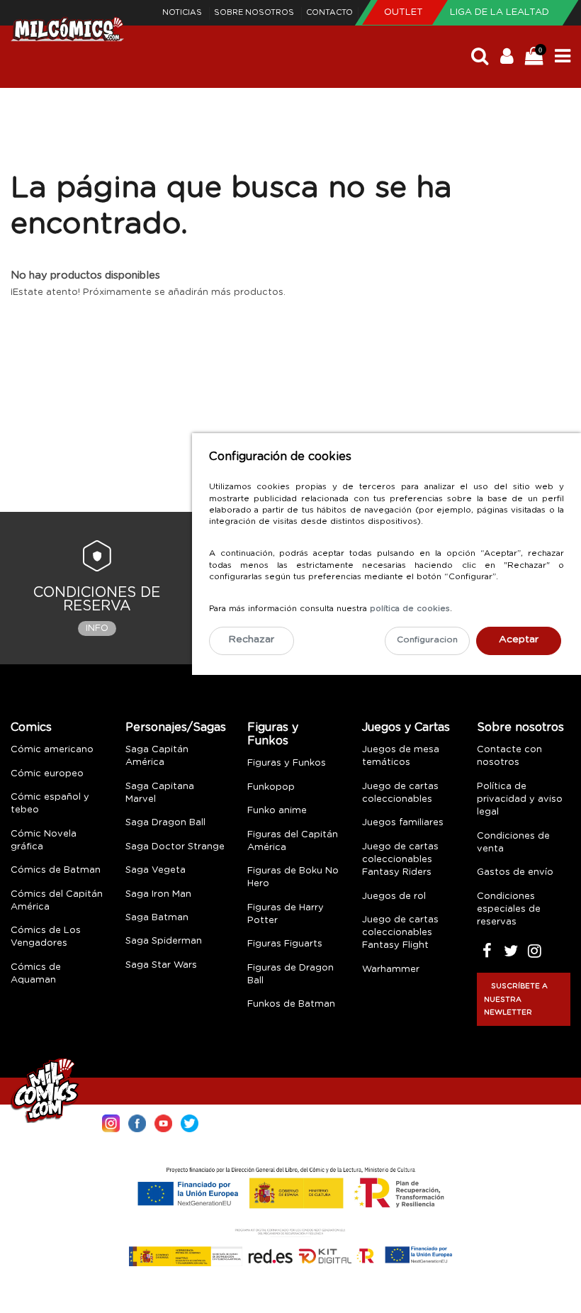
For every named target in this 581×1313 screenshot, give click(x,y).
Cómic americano (52, 749)
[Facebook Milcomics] (137, 1122)
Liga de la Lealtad (499, 12)
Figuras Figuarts (284, 944)
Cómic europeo (47, 773)
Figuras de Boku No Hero (293, 877)
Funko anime (277, 810)
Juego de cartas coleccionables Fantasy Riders (400, 859)
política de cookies (410, 609)
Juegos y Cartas (406, 727)
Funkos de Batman (291, 1004)
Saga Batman (156, 917)
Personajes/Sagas (175, 727)
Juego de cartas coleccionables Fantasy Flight (400, 932)
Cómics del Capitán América (57, 901)
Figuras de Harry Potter (285, 914)
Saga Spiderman (163, 941)
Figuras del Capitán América (292, 841)
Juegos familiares (403, 822)
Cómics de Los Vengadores (46, 937)
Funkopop (271, 787)
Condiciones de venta (513, 843)
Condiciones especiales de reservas (509, 909)
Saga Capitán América (156, 756)
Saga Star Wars (161, 965)
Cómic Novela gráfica (44, 840)
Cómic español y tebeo (50, 804)
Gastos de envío (515, 872)
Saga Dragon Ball (165, 822)
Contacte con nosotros (509, 756)
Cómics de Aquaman (36, 974)
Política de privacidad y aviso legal (520, 799)
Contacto (329, 12)
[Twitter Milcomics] (189, 1122)
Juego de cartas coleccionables (400, 793)
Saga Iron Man (158, 894)
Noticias (183, 12)
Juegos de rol (394, 896)
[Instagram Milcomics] (111, 1122)
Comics (31, 727)
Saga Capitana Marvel (159, 793)
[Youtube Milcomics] (163, 1122)
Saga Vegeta (155, 870)
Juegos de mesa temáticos (400, 756)
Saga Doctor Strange (175, 846)
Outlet (405, 12)
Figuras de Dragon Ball (290, 974)
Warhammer (390, 969)
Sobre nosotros (255, 12)
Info (97, 628)
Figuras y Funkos (272, 734)
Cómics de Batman (56, 870)
